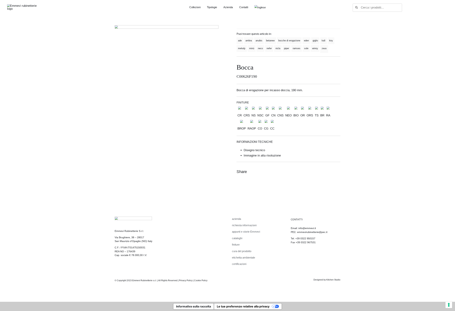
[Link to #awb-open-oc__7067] (444, 7)
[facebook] (298, 252)
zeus (324, 48)
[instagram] (292, 252)
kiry (331, 40)
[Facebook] (324, 171)
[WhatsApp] (331, 171)
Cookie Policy (200, 280)
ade (240, 40)
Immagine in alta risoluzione (262, 155)
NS (253, 115)
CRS (246, 115)
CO (260, 128)
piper (286, 48)
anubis (259, 40)
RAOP (252, 128)
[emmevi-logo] (22, 5)
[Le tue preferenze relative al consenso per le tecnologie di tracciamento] (448, 304)
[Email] (337, 171)
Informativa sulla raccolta (193, 306)
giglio (315, 40)
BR (322, 115)
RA (328, 115)
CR (239, 115)
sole (306, 48)
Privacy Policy (185, 280)
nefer (269, 48)
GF (267, 115)
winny (315, 48)
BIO (296, 115)
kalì (323, 40)
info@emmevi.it (307, 228)
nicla (277, 48)
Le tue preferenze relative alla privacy (243, 306)
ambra (248, 40)
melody (241, 48)
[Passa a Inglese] (260, 7)
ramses (296, 48)
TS (316, 115)
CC (272, 128)
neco (260, 48)
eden (306, 40)
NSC (260, 115)
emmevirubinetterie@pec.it (312, 232)
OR (302, 115)
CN (273, 115)
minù (251, 48)
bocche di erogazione (289, 40)
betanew (270, 40)
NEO (288, 115)
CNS (280, 115)
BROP (241, 128)
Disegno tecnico (254, 150)
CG (266, 128)
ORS (310, 115)
